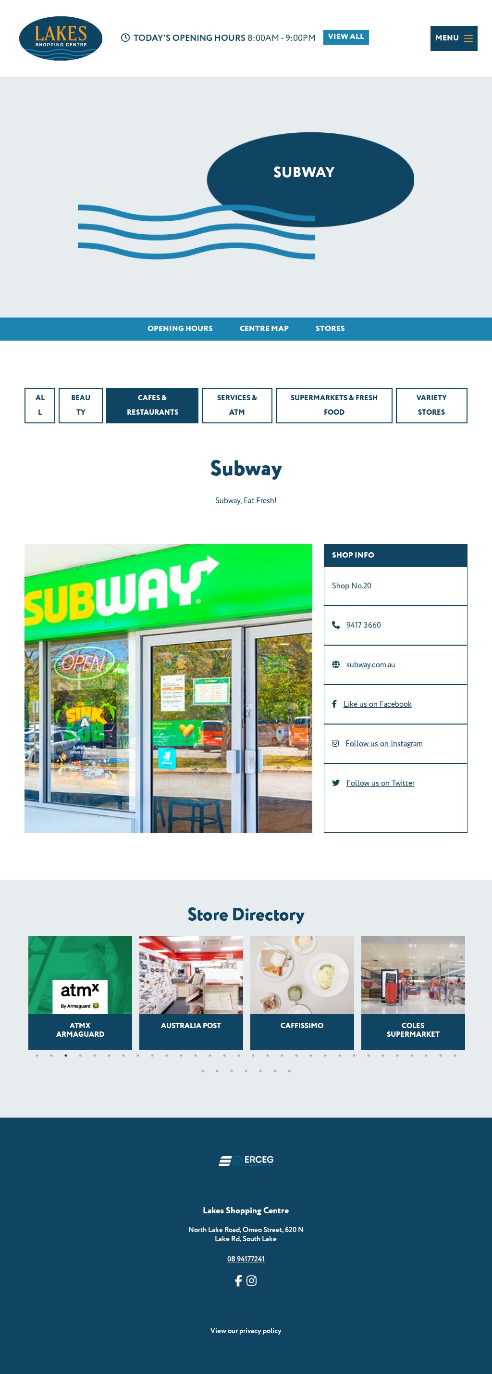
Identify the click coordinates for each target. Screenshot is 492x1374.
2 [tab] (51, 1055)
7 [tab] (123, 1055)
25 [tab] (383, 1055)
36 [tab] (275, 1071)
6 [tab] (109, 1055)
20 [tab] (311, 1055)
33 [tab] (231, 1071)
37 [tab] (289, 1071)
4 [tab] (80, 1055)
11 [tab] (181, 1055)
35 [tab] (260, 1071)
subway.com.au (370, 665)
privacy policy (260, 1331)
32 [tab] (217, 1071)
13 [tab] (210, 1055)
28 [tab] (426, 1055)
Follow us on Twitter (380, 783)
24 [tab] (368, 1055)
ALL (40, 405)
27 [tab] (412, 1055)
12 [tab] (195, 1055)
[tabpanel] (80, 993)
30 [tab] (455, 1055)
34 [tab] (246, 1071)
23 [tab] (354, 1055)
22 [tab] (339, 1055)
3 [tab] (66, 1055)
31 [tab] (203, 1071)
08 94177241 (246, 1259)
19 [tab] (296, 1055)
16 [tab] (253, 1055)
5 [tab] (94, 1055)
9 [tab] (152, 1055)
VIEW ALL (346, 36)
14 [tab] (224, 1055)
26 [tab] (397, 1055)
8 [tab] (138, 1055)
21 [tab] (325, 1055)
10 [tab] (167, 1055)
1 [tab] (37, 1055)
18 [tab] (282, 1055)
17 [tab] (267, 1055)
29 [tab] (440, 1055)
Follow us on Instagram (384, 743)
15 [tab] (239, 1055)
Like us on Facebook (378, 704)
